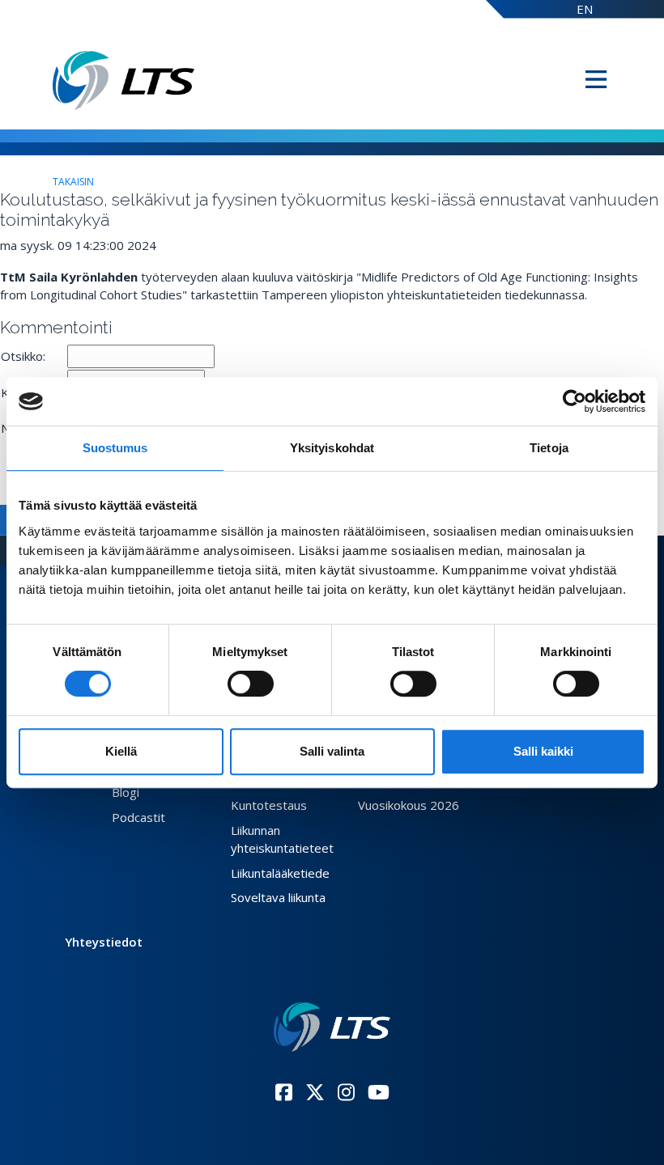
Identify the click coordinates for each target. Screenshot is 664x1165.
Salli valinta (332, 751)
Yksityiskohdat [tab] (332, 448)
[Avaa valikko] (596, 80)
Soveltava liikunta (278, 897)
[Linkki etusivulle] (332, 1027)
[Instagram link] (346, 1092)
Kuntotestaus (269, 805)
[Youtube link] (378, 1092)
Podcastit (138, 817)
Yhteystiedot (104, 942)
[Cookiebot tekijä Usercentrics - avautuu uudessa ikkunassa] (574, 401)
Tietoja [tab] (549, 448)
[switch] (251, 684)
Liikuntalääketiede (280, 873)
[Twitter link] (315, 1092)
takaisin (73, 182)
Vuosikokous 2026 (408, 805)
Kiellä (121, 751)
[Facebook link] (284, 1092)
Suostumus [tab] (115, 448)
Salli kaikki (543, 751)
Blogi (125, 792)
